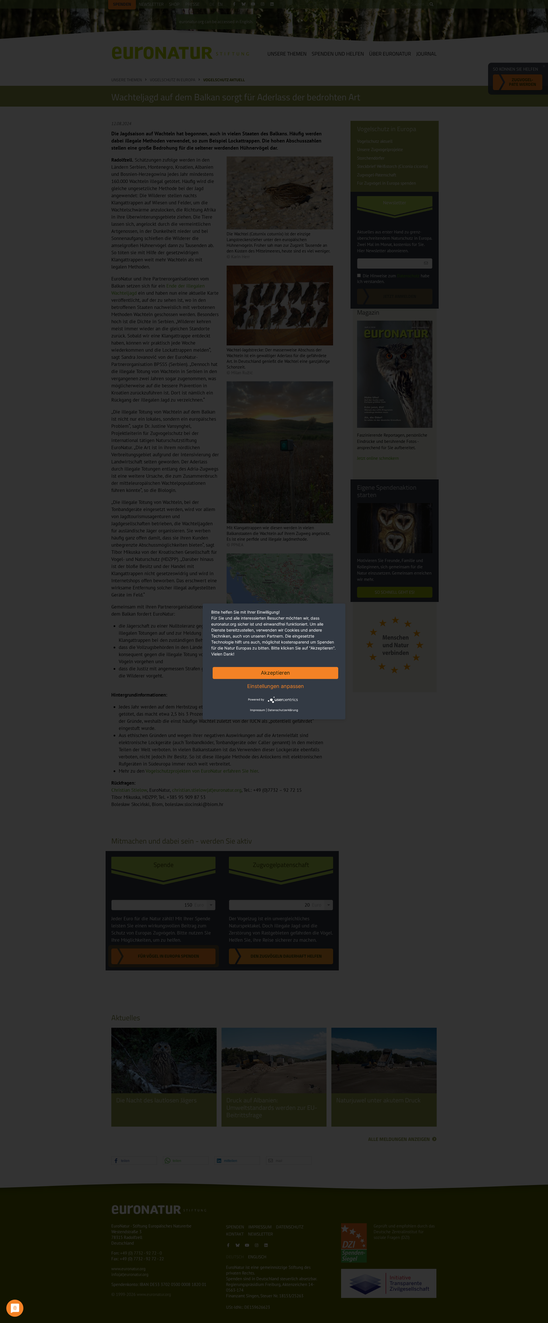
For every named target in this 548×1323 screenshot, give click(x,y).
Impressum (257, 710)
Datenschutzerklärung (283, 710)
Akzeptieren (275, 673)
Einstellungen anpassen (275, 686)
